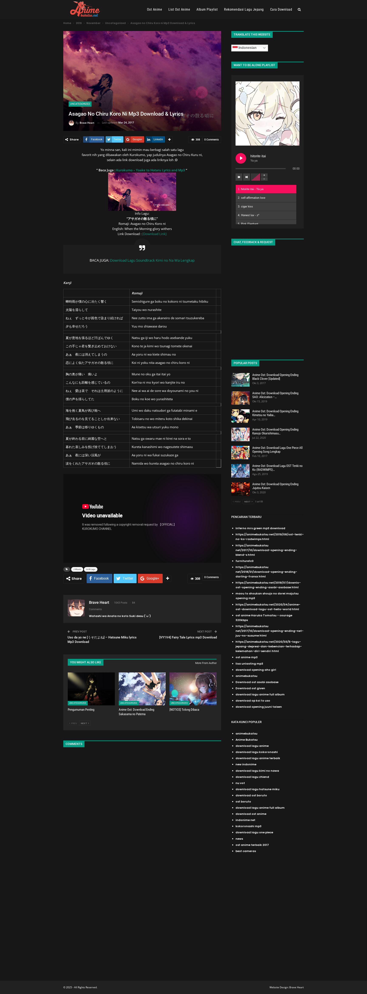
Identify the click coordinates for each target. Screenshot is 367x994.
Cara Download (281, 9)
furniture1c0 (245, 561)
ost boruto (243, 802)
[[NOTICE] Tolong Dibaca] (193, 688)
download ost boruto (251, 795)
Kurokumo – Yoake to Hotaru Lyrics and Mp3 (150, 170)
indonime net (245, 820)
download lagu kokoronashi (257, 752)
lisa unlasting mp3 (249, 664)
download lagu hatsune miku (257, 789)
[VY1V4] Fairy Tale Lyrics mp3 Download (188, 637)
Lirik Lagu (90, 569)
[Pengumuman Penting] (91, 688)
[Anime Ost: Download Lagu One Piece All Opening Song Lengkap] (240, 452)
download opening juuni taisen (259, 707)
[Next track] (246, 177)
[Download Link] (154, 234)
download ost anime (251, 814)
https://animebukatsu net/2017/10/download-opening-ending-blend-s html (266, 550)
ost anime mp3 (247, 657)
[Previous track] (239, 177)
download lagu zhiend (252, 777)
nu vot (240, 783)
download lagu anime (252, 746)
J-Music (77, 569)
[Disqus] (142, 807)
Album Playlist (207, 9)
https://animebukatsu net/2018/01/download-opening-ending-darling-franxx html (266, 572)
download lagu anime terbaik (258, 758)
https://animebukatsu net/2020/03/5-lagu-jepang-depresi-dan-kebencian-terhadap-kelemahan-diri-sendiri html (269, 646)
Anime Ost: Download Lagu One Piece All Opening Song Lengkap (277, 450)
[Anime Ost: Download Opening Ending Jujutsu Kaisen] (240, 489)
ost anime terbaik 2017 (252, 845)
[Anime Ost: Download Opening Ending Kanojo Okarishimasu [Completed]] (240, 434)
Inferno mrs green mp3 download (260, 528)
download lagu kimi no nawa (257, 771)
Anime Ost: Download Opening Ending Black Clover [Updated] (275, 377)
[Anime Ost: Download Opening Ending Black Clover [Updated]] (240, 380)
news (239, 839)
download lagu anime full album (260, 694)
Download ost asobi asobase (257, 682)
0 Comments (211, 139)
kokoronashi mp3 (248, 826)
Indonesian (247, 48)
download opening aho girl (256, 670)
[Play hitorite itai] (241, 158)
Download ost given (250, 688)
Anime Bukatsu (247, 740)
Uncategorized (80, 103)
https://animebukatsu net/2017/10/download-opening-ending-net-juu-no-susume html (269, 631)
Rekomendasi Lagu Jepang (244, 9)
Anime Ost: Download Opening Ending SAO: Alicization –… (275, 395)
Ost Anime (154, 9)
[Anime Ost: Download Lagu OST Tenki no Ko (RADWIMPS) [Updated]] (240, 471)
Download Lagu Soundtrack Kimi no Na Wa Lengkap (152, 260)
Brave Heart (296, 987)
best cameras (246, 851)
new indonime (246, 764)
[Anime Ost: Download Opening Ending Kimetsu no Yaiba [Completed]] (240, 416)
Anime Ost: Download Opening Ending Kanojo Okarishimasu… (275, 431)
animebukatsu (246, 676)
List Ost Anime (179, 9)
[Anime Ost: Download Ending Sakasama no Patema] (142, 688)
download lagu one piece (254, 832)
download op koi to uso (253, 701)
